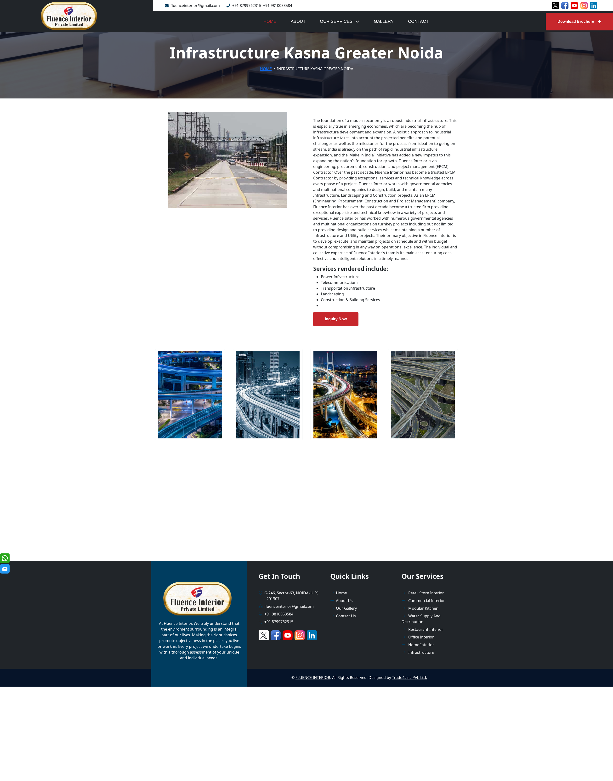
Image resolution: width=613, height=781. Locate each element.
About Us (344, 600)
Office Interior (420, 637)
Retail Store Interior (425, 593)
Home (269, 21)
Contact (418, 21)
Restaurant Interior (425, 629)
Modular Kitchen (422, 608)
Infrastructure (420, 652)
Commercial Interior (426, 600)
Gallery (384, 21)
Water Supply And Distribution (421, 618)
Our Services (337, 21)
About (298, 21)
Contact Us (346, 616)
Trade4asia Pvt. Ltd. (409, 677)
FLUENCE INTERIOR (312, 677)
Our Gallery (346, 608)
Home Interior (420, 644)
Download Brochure (575, 21)
